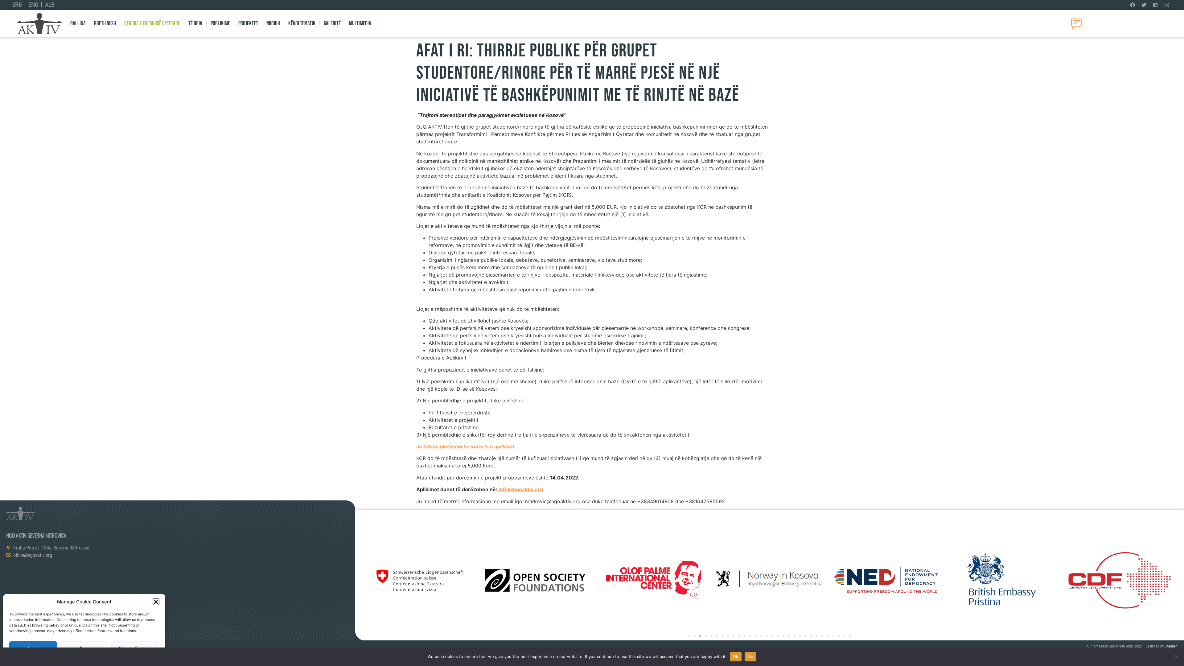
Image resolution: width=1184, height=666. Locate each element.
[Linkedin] (1155, 5)
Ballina (78, 23)
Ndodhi (273, 23)
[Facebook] (1132, 5)
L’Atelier (1171, 646)
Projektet (248, 23)
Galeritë (332, 23)
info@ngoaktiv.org (521, 489)
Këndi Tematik (301, 23)
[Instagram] (1167, 5)
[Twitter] (1144, 5)
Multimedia (360, 23)
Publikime (220, 23)
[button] (156, 602)
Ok (735, 656)
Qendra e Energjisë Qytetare (152, 23)
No (751, 656)
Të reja (195, 23)
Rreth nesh (105, 23)
